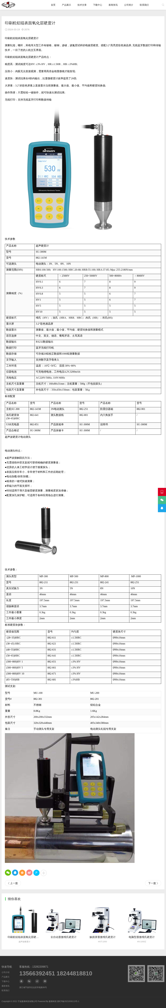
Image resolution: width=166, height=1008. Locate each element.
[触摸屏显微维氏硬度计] (102, 918)
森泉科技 (53, 1001)
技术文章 (82, 5)
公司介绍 (5, 972)
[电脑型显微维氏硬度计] (141, 918)
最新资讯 (5, 986)
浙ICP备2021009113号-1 (68, 1001)
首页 (53, 5)
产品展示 (66, 5)
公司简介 (128, 5)
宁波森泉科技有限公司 (27, 1001)
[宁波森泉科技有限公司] (8, 5)
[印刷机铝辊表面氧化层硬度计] (24, 918)
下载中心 (97, 5)
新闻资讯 (113, 5)
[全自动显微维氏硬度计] (63, 918)
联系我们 (144, 5)
